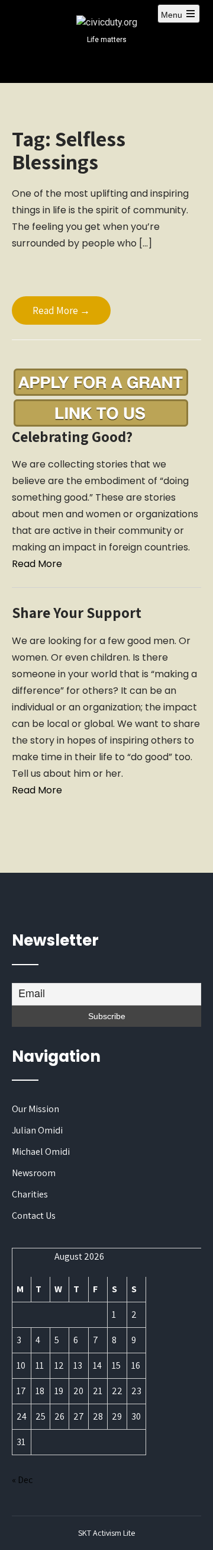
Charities (30, 1194)
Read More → (61, 310)
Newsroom (34, 1173)
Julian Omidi (37, 1130)
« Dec (22, 1480)
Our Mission (35, 1109)
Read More (37, 564)
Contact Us (34, 1215)
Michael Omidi (41, 1151)
